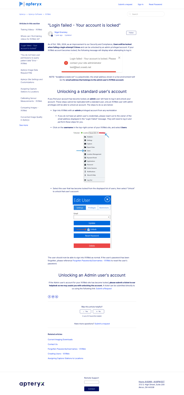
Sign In (140, 4)
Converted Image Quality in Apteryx (31, 118)
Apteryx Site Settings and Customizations (32, 80)
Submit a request (125, 4)
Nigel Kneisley (61, 32)
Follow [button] (131, 33)
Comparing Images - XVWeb (29, 109)
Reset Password (155, 4)
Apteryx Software (35, 14)
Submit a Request (104, 288)
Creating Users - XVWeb (58, 353)
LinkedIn (56, 296)
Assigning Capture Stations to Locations (30, 90)
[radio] (85, 311)
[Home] (30, 6)
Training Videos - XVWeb (31, 29)
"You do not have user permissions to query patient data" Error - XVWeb (30, 59)
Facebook (49, 296)
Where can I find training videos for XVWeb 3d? (31, 37)
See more (23, 125)
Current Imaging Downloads (60, 339)
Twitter (53, 296)
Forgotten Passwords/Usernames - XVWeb (92, 260)
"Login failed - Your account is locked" (29, 47)
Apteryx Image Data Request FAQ (29, 71)
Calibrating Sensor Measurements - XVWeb (31, 99)
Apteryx (22, 14)
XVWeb (48, 14)
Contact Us (53, 344)
